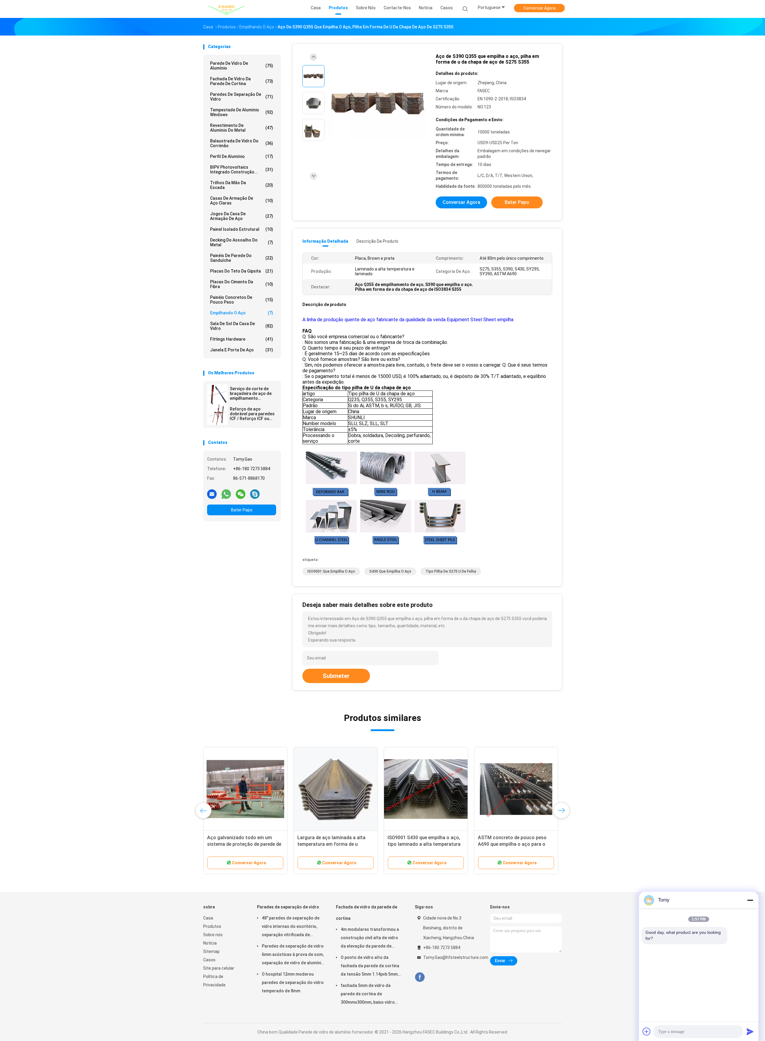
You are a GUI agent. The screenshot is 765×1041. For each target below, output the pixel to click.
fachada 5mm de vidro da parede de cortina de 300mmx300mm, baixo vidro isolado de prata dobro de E (368, 994)
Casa (208, 918)
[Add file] (646, 1031)
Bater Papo (242, 510)
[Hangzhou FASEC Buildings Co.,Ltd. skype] (255, 494)
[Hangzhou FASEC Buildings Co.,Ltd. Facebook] (420, 977)
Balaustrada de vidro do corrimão (241, 143)
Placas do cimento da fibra (241, 284)
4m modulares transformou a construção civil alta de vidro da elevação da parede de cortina (370, 938)
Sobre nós (213, 934)
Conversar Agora (540, 8)
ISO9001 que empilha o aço (331, 571)
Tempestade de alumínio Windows (241, 112)
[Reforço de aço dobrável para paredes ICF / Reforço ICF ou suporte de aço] (217, 415)
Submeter (336, 675)
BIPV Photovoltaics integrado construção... (241, 169)
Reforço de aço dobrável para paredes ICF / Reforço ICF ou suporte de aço (252, 414)
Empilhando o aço (241, 312)
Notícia (210, 943)
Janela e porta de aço (241, 349)
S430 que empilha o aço (390, 571)
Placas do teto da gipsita (241, 271)
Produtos (212, 926)
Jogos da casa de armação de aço (241, 216)
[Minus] (750, 900)
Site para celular (218, 968)
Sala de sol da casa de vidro (241, 326)
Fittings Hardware (241, 339)
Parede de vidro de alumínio (241, 65)
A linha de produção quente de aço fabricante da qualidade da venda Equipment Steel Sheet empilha (407, 319)
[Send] (750, 1031)
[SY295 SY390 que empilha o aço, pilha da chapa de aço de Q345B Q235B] (245, 789)
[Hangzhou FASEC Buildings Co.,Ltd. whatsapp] (226, 494)
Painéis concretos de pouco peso (241, 300)
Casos (209, 959)
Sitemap (211, 951)
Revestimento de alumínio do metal (241, 128)
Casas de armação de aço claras (241, 200)
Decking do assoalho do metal (241, 242)
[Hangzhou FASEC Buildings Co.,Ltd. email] (212, 494)
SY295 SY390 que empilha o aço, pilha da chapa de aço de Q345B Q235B (243, 844)
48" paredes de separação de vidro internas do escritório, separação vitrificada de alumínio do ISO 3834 (290, 927)
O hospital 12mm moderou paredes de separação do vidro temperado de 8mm (293, 982)
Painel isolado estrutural (241, 229)
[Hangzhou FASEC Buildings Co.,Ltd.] (226, 9)
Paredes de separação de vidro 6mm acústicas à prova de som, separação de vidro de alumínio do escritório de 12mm (293, 955)
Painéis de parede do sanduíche (241, 258)
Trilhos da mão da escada (241, 185)
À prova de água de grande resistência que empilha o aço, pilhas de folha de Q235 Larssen (332, 844)
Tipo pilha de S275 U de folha (451, 571)
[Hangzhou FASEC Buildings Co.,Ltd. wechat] (240, 494)
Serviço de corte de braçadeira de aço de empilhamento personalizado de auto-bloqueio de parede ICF (251, 393)
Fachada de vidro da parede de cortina (241, 81)
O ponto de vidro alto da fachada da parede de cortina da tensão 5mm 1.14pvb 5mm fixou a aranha (370, 966)
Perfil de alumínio (241, 156)
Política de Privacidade (214, 980)
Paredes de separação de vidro (241, 97)
